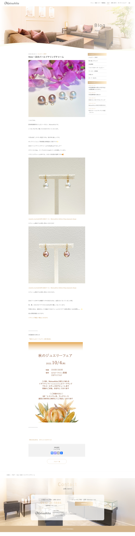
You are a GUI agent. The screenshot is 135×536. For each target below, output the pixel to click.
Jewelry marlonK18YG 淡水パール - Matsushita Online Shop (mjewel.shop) (52, 219)
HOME (8, 475)
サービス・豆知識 (93, 71)
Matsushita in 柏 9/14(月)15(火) (97, 104)
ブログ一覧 (57, 461)
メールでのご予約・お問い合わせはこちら (84, 500)
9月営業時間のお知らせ (95, 93)
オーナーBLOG (92, 78)
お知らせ (91, 74)
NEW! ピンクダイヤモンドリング (97, 99)
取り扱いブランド (93, 61)
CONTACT (84, 504)
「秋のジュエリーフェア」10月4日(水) (39, 339)
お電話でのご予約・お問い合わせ (51, 500)
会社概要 (91, 64)
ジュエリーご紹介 (42, 54)
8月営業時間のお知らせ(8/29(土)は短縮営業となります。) (97, 87)
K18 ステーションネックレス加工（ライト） (97, 110)
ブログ (13, 475)
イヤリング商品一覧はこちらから (38, 318)
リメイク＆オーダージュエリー (96, 67)
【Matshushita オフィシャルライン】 (40, 440)
